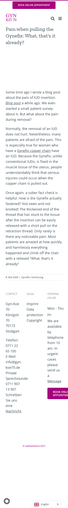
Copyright (34, 320)
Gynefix (25, 277)
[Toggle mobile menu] (60, 19)
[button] (7, 501)
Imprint (32, 303)
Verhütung (37, 277)
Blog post (13, 103)
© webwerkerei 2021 (34, 446)
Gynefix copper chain (34, 150)
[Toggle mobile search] (53, 19)
